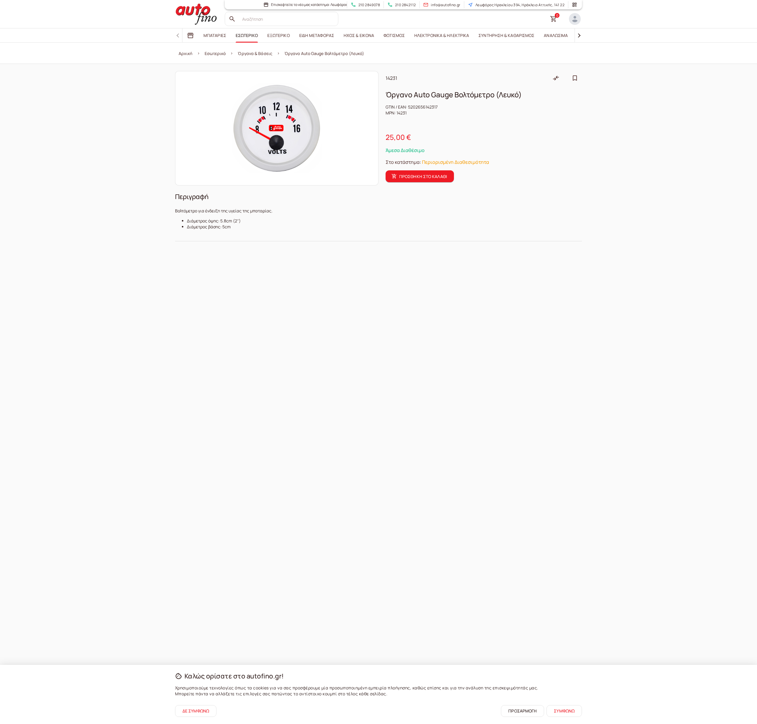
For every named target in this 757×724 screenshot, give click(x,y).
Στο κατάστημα (403, 162)
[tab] (190, 35)
